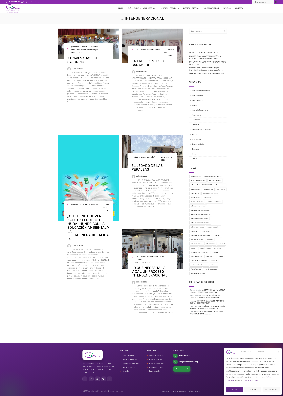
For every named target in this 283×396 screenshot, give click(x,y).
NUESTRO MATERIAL (191, 8)
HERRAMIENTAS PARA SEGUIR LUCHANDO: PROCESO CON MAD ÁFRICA (207, 291)
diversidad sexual (197, 202)
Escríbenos (180, 369)
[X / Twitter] (97, 379)
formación (216, 235)
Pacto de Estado (196, 256)
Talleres (194, 159)
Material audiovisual (156, 363)
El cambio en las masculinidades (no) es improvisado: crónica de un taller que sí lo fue (206, 69)
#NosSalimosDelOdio (198, 181)
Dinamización (86, 50)
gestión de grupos (197, 239)
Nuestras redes (154, 371)
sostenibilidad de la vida (199, 265)
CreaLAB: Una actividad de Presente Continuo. (207, 73)
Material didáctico (155, 359)
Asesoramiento (197, 100)
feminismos (206, 231)
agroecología (195, 189)
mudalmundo (218, 248)
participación (210, 256)
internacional (210, 244)
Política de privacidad (179, 391)
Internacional (196, 139)
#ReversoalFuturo (215, 181)
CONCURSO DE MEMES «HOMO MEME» (204, 53)
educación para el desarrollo (200, 214)
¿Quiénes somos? (129, 355)
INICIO (120, 8)
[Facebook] (84, 379)
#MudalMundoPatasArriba (213, 176)
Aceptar (234, 389)
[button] (278, 352)
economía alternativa (214, 202)
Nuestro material (129, 367)
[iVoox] (109, 379)
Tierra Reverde (196, 269)
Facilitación (196, 120)
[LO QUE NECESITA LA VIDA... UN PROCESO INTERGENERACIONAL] (152, 250)
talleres (213, 265)
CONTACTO (239, 8)
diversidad (207, 197)
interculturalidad (196, 244)
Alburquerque (208, 189)
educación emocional (198, 206)
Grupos (95, 50)
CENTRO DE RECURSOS (170, 8)
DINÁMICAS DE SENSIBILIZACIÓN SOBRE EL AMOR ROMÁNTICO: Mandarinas (207, 307)
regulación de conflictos (199, 260)
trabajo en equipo (211, 269)
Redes (194, 154)
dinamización (195, 197)
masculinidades (205, 248)
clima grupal (195, 193)
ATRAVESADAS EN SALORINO (82, 60)
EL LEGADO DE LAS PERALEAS (147, 168)
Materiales (195, 149)
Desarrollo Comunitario (200, 110)
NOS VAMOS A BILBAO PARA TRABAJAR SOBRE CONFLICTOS (207, 63)
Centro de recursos (156, 355)
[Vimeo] (103, 379)
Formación (95, 204)
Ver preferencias (271, 389)
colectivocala (77, 68)
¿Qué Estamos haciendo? (80, 47)
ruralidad (214, 260)
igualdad (210, 239)
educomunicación (213, 227)
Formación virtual (156, 367)
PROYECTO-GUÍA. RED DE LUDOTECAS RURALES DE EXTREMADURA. (205, 297)
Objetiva (215, 252)
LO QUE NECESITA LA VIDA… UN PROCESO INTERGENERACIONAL (149, 271)
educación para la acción (199, 218)
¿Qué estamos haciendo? (132, 363)
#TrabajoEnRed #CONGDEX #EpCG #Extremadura (208, 185)
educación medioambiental (200, 210)
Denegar (253, 389)
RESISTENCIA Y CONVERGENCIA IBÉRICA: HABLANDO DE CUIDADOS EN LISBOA (205, 57)
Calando (194, 105)
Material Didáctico (198, 144)
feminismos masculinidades (200, 235)
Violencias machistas (198, 273)
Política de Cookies (250, 380)
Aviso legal (165, 391)
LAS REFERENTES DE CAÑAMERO (149, 63)
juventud (222, 244)
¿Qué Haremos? (197, 95)
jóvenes (193, 248)
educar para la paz (197, 227)
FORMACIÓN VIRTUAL (211, 8)
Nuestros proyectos (130, 359)
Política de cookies (194, 391)
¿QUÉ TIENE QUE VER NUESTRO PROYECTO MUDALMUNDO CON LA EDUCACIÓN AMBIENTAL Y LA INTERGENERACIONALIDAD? (88, 227)
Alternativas (221, 189)
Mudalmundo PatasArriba (199, 252)
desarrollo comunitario (210, 193)
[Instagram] (91, 379)
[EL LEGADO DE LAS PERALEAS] (152, 152)
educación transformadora (200, 223)
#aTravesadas (196, 176)
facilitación (194, 231)
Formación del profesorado (201, 130)
